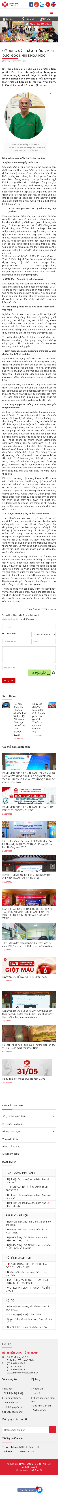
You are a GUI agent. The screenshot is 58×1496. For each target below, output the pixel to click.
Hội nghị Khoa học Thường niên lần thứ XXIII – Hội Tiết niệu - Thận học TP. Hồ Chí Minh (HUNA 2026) (19, 719)
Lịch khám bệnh (10, 1153)
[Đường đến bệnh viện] (23, 18)
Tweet (7, 627)
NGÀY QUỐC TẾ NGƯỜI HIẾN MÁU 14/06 (24, 976)
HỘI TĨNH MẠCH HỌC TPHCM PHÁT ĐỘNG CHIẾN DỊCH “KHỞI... (27, 1281)
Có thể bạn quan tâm (16, 747)
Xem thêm (9, 696)
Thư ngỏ (8, 1388)
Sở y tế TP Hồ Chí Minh (14, 1116)
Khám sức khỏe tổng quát (43, 1399)
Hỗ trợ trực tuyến (11, 1131)
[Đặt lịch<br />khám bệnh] (3, 18)
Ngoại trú (37, 1388)
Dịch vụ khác (39, 1410)
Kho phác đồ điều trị (13, 1124)
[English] (53, 4)
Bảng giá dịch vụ (11, 1146)
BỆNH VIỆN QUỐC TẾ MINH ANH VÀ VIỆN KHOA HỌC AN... (26, 1239)
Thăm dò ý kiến (10, 1139)
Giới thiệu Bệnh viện (13, 1393)
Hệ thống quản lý (12, 1407)
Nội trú (36, 1393)
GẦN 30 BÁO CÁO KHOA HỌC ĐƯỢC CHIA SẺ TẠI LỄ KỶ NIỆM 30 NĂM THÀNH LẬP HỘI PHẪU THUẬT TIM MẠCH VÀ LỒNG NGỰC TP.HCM (27, 914)
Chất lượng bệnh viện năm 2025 (24, 1314)
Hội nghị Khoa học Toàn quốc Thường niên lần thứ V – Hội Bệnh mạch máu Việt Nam (28, 1046)
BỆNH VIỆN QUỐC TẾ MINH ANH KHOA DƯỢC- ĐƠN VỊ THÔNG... (28, 1247)
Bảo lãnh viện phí (41, 1405)
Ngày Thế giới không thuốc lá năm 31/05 (23, 1078)
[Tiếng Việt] (47, 4)
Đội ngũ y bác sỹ (12, 1397)
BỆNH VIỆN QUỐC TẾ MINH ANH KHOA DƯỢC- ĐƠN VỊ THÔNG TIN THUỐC (28, 809)
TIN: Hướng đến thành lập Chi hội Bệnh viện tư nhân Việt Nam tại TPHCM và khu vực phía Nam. (28, 944)
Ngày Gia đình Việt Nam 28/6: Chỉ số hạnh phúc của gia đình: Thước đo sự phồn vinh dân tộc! (38, 717)
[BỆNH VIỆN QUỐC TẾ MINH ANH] (10, 3)
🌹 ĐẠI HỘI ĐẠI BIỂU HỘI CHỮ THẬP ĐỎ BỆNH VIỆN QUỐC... (27, 1266)
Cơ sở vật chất (11, 1402)
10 (46, 40)
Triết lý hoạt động (13, 1411)
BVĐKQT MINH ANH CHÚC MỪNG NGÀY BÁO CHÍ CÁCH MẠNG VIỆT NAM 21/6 (27, 877)
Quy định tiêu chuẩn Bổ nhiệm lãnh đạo (27, 1327)
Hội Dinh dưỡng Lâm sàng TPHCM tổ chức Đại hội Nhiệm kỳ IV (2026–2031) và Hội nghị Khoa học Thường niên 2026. (27, 844)
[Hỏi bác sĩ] (41, 18)
